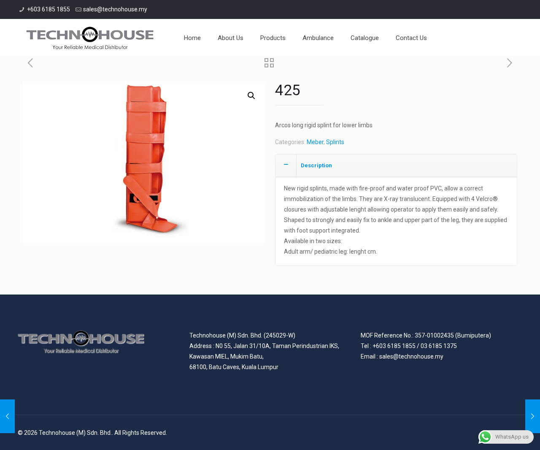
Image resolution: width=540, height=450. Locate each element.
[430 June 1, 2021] (7, 416)
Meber (315, 142)
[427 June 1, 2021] (532, 416)
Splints (335, 142)
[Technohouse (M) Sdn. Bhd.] (90, 38)
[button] (251, 95)
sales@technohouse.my (115, 9)
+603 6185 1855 (48, 9)
